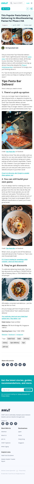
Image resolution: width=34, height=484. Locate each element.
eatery (5, 343)
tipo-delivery (14, 343)
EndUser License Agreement (8, 470)
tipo (23, 343)
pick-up (5, 347)
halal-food (11, 339)
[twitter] (8, 364)
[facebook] (4, 364)
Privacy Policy (22, 470)
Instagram (19, 334)
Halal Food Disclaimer (7, 455)
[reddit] (20, 364)
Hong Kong (21, 439)
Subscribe (28, 390)
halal (19, 339)
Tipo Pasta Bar (10, 152)
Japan (19, 431)
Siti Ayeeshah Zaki (11, 48)
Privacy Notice (5, 396)
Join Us (3, 439)
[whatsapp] (16, 364)
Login (28, 3)
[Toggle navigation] (31, 3)
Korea (20, 435)
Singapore (5, 25)
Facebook (12, 334)
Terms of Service (22, 394)
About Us (4, 435)
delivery (26, 339)
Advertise (4, 431)
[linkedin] (12, 364)
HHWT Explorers (6, 443)
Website (4, 334)
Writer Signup (5, 446)
